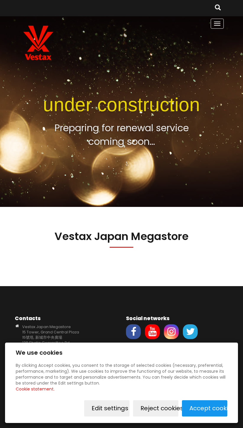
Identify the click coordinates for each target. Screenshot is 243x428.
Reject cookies (159, 408)
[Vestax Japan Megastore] (38, 42)
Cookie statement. (35, 389)
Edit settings (110, 408)
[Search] (217, 8)
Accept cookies (208, 408)
